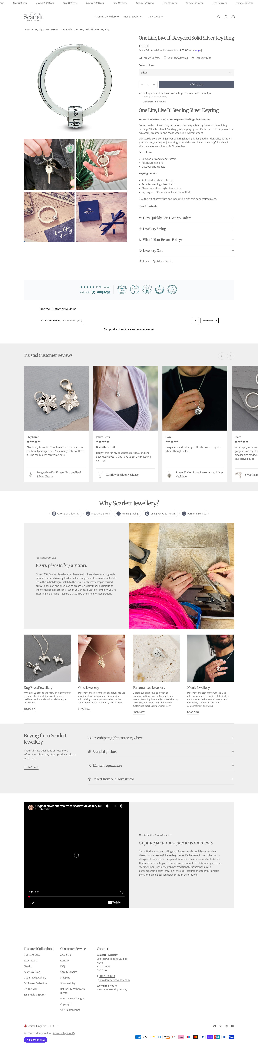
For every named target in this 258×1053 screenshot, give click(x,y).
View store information (154, 101)
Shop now (30, 708)
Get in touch (31, 767)
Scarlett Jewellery (41, 1033)
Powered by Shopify (64, 1033)
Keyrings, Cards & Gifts (46, 29)
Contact (64, 960)
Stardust (28, 966)
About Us (65, 955)
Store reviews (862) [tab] (72, 320)
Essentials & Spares (35, 994)
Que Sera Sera (32, 955)
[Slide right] (230, 356)
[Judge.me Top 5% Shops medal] (159, 289)
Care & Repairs (68, 972)
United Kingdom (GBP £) (41, 1026)
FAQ (62, 966)
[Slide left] (221, 356)
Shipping (65, 977)
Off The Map (30, 989)
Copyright (65, 1004)
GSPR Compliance (70, 1009)
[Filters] (195, 320)
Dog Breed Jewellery (35, 977)
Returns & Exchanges (72, 998)
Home (27, 29)
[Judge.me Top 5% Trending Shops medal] (172, 289)
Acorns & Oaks (32, 972)
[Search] (219, 17)
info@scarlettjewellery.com (114, 980)
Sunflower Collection (35, 983)
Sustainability (67, 983)
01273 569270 (107, 976)
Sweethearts (31, 960)
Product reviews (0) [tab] (50, 320)
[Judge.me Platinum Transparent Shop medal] (134, 289)
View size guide (148, 206)
